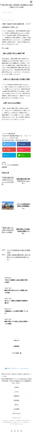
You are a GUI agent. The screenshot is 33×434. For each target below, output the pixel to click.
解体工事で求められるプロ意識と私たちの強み (16, 291)
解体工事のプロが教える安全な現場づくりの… (23, 231)
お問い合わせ (16, 413)
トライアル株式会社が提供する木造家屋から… (23, 206)
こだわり (16, 392)
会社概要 (16, 409)
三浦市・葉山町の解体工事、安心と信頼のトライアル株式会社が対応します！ (18, 257)
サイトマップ (16, 418)
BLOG (16, 405)
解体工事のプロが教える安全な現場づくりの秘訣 (16, 322)
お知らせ (16, 340)
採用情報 (16, 400)
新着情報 (4, 167)
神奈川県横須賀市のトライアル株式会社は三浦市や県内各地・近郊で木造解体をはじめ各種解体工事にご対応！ (16, 381)
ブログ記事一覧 (16, 353)
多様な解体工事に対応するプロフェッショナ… (23, 181)
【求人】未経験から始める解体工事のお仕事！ (16, 281)
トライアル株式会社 (12, 165)
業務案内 (16, 396)
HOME (16, 387)
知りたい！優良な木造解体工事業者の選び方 (16, 302)
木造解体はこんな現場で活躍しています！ (16, 312)
